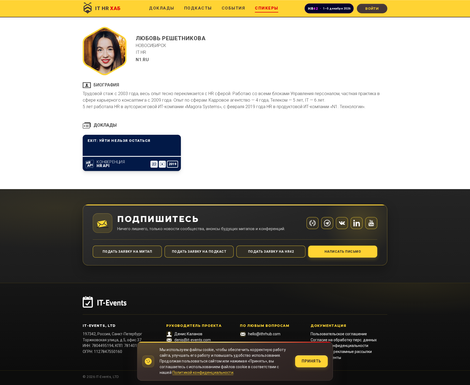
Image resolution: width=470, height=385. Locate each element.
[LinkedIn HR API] (357, 223)
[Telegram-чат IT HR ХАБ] (327, 223)
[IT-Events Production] (235, 305)
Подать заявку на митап (127, 251)
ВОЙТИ (372, 9)
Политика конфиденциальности (339, 345)
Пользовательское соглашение (339, 334)
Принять (311, 361)
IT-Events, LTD (99, 326)
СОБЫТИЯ (233, 8)
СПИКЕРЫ (266, 8)
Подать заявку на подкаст (199, 251)
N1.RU (142, 59)
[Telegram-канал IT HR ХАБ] (313, 223)
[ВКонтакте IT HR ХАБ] (342, 223)
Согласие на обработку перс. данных (344, 340)
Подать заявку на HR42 (271, 251)
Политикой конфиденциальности (202, 372)
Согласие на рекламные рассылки (341, 351)
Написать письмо (342, 251)
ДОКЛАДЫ (161, 8)
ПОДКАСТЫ (198, 8)
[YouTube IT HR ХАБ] (371, 223)
